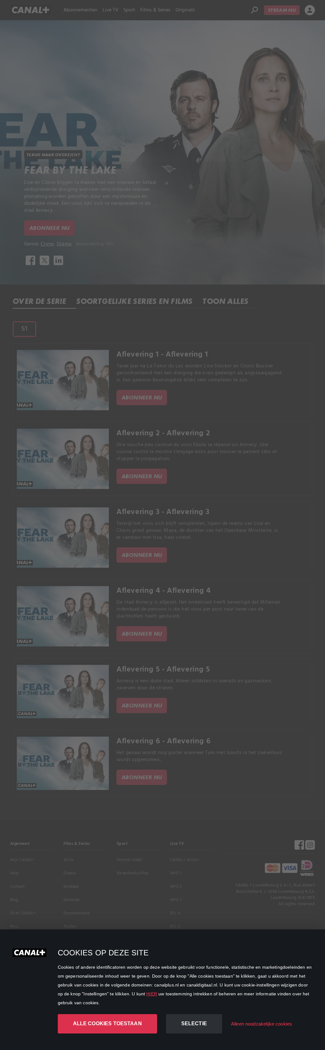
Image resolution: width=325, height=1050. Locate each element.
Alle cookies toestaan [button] (107, 1023)
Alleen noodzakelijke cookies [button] (261, 1024)
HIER (151, 993)
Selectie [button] (194, 1023)
